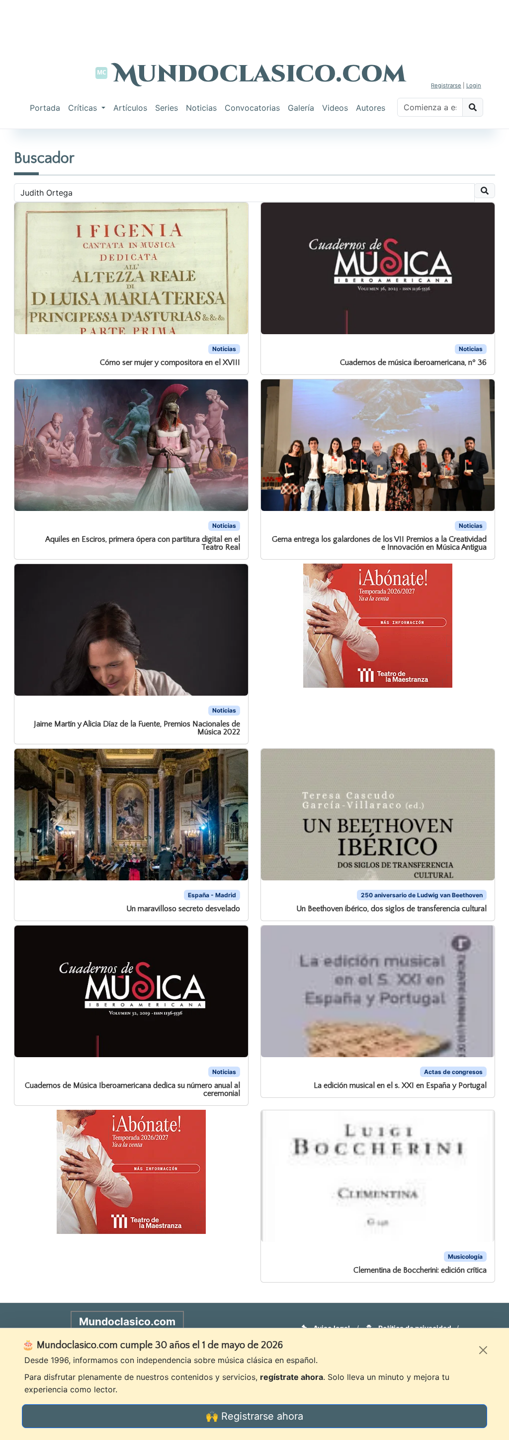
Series (166, 108)
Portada (45, 108)
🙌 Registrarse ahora (254, 1416)
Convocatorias (252, 108)
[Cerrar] (483, 1350)
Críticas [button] (83, 108)
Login (473, 85)
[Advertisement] (254, 22)
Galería (301, 108)
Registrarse (446, 85)
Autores (370, 108)
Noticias (201, 108)
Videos (335, 108)
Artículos (130, 108)
